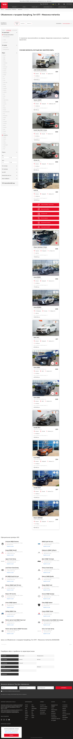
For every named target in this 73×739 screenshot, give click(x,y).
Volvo (4, 146)
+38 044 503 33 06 (47, 614)
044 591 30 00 (46, 605)
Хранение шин (43, 713)
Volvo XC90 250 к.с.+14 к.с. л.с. (40, 369)
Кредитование (54, 709)
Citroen (4, 70)
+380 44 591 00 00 (11, 570)
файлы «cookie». (8, 731)
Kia (4, 98)
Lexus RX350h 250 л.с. (38, 308)
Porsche (5, 123)
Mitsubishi (5, 115)
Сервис (24, 6)
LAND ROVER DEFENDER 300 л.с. (40, 71)
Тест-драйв (53, 720)
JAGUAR (4, 92)
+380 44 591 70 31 (47, 597)
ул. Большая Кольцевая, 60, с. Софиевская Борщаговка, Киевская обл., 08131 (15, 543)
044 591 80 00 (10, 544)
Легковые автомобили (8, 34)
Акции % (64, 708)
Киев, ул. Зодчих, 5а (47, 630)
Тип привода (5, 169)
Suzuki (4, 139)
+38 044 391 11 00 (47, 631)
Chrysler (5, 68)
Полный (21, 663)
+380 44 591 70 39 (11, 553)
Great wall (5, 82)
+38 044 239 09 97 (47, 544)
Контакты (64, 719)
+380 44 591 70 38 (47, 553)
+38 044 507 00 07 (11, 597)
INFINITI (4, 90)
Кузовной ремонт (43, 708)
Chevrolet (5, 66)
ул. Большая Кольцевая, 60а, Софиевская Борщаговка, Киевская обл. (51, 560)
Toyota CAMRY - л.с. (38, 101)
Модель (3, 152)
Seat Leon (36, 337)
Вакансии (64, 715)
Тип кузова (4, 45)
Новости (64, 712)
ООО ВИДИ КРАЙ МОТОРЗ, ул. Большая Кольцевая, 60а (15, 577)
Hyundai (5, 88)
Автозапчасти (43, 710)
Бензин (38, 659)
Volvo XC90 (37, 367)
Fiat (4, 78)
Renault (4, 127)
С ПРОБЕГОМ (8, 30)
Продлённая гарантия (55, 718)
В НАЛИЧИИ (14, 30)
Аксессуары (42, 712)
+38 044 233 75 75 (47, 562)
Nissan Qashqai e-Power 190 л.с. (41, 248)
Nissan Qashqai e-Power (40, 247)
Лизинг (52, 707)
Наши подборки (5, 178)
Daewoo (5, 72)
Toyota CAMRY (38, 100)
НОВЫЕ (3, 30)
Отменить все (17, 23)
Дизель (20, 659)
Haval (4, 84)
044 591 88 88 (46, 588)
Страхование (54, 716)
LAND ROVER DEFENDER (40, 70)
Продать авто (35, 6)
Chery (4, 64)
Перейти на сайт (10, 546)
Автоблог (64, 710)
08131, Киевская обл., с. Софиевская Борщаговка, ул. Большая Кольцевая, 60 (51, 612)
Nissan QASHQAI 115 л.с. (39, 519)
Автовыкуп (53, 715)
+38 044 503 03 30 (11, 614)
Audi (4, 57)
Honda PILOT (37, 487)
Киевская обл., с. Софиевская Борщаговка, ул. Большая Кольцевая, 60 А (51, 586)
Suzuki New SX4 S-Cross (40, 130)
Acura (4, 55)
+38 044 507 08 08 (47, 570)
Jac (4, 94)
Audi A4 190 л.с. (37, 191)
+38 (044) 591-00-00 (11, 562)
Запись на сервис (43, 706)
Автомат (39, 666)
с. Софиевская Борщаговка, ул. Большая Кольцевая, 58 (51, 569)
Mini (4, 113)
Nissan (4, 117)
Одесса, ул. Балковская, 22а (13, 630)
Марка (3, 52)
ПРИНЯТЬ (11, 735)
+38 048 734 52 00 (11, 631)
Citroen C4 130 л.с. (37, 161)
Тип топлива (4, 165)
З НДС (4, 39)
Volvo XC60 (37, 397)
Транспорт (14, 6)
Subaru (4, 137)
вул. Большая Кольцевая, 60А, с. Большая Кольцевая (15, 604)
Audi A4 (36, 190)
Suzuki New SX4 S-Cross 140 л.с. (40, 131)
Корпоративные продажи (54, 706)
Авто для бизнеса (62, 6)
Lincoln (4, 103)
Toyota (33, 717)
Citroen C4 (36, 160)
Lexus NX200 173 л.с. (38, 278)
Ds (3, 76)
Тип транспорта (5, 32)
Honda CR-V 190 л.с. (38, 429)
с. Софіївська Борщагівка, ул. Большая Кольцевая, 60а (51, 543)
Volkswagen (5, 144)
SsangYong (5, 135)
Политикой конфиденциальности (11, 732)
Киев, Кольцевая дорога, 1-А (13, 560)
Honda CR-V (37, 427)
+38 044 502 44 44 (11, 579)
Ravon (4, 125)
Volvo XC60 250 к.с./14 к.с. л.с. (40, 399)
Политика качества (66, 713)
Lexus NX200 (37, 277)
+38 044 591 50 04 (47, 623)
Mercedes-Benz (6, 111)
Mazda (4, 109)
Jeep (4, 96)
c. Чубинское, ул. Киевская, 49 (13, 621)
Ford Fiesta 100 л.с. (38, 459)
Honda (4, 86)
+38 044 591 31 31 (10, 623)
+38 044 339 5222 (47, 579)
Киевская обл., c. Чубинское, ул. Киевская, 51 (51, 551)
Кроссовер (5, 47)
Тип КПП (4, 172)
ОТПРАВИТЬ (63, 687)
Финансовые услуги (48, 6)
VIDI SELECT (53, 713)
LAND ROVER (34, 708)
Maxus (4, 107)
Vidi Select (5, 42)
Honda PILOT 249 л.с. (38, 489)
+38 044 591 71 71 (10, 605)
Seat (4, 129)
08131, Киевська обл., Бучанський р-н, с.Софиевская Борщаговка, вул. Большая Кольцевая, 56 (51, 621)
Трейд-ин (53, 711)
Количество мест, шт (6, 175)
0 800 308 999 (14, 694)
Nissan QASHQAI (38, 517)
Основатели (65, 706)
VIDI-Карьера (65, 717)
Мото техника (6, 36)
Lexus (26, 710)
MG (4, 105)
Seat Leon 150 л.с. (37, 339)
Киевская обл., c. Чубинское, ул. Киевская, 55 (15, 551)
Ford (4, 80)
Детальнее (49, 1)
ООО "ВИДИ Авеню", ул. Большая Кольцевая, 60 (51, 604)
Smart (4, 133)
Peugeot (5, 121)
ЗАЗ (4, 148)
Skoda (4, 131)
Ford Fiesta (37, 457)
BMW (4, 59)
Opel (4, 119)
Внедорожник (6, 49)
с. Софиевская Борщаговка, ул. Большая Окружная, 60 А (15, 612)
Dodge (4, 74)
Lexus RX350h (37, 307)
